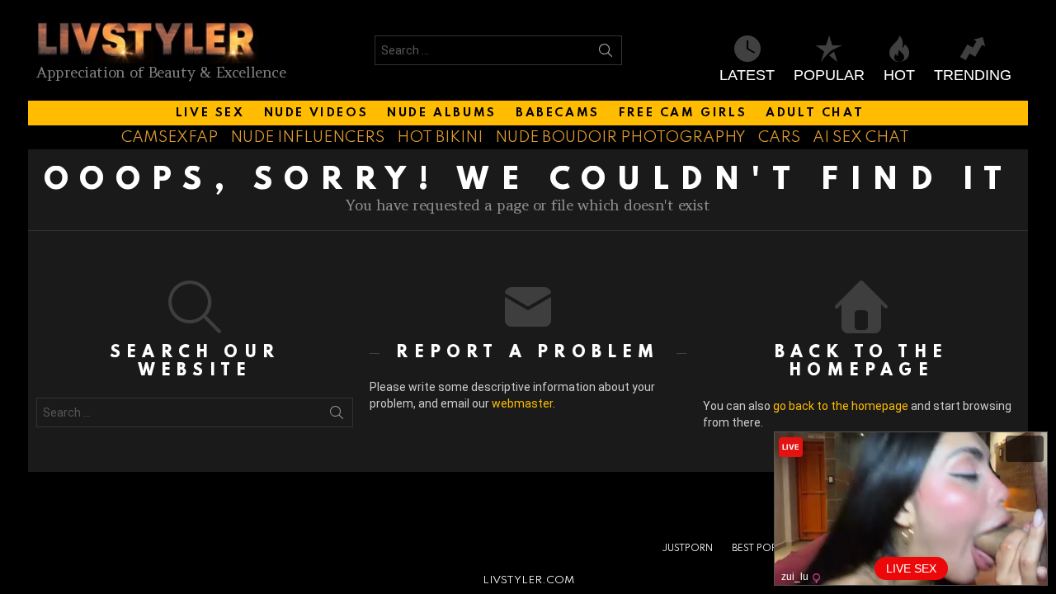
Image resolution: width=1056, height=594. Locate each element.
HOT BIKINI (440, 137)
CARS (779, 137)
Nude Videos (316, 113)
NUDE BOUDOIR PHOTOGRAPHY (620, 137)
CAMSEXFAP (169, 137)
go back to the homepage (840, 405)
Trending (972, 75)
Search (605, 53)
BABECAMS (558, 113)
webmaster (522, 403)
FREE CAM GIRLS (683, 113)
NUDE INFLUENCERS (307, 137)
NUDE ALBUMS (442, 113)
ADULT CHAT (815, 113)
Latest (747, 75)
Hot (899, 75)
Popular (829, 75)
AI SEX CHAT (861, 137)
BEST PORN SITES (772, 549)
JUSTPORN (687, 549)
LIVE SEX (210, 113)
